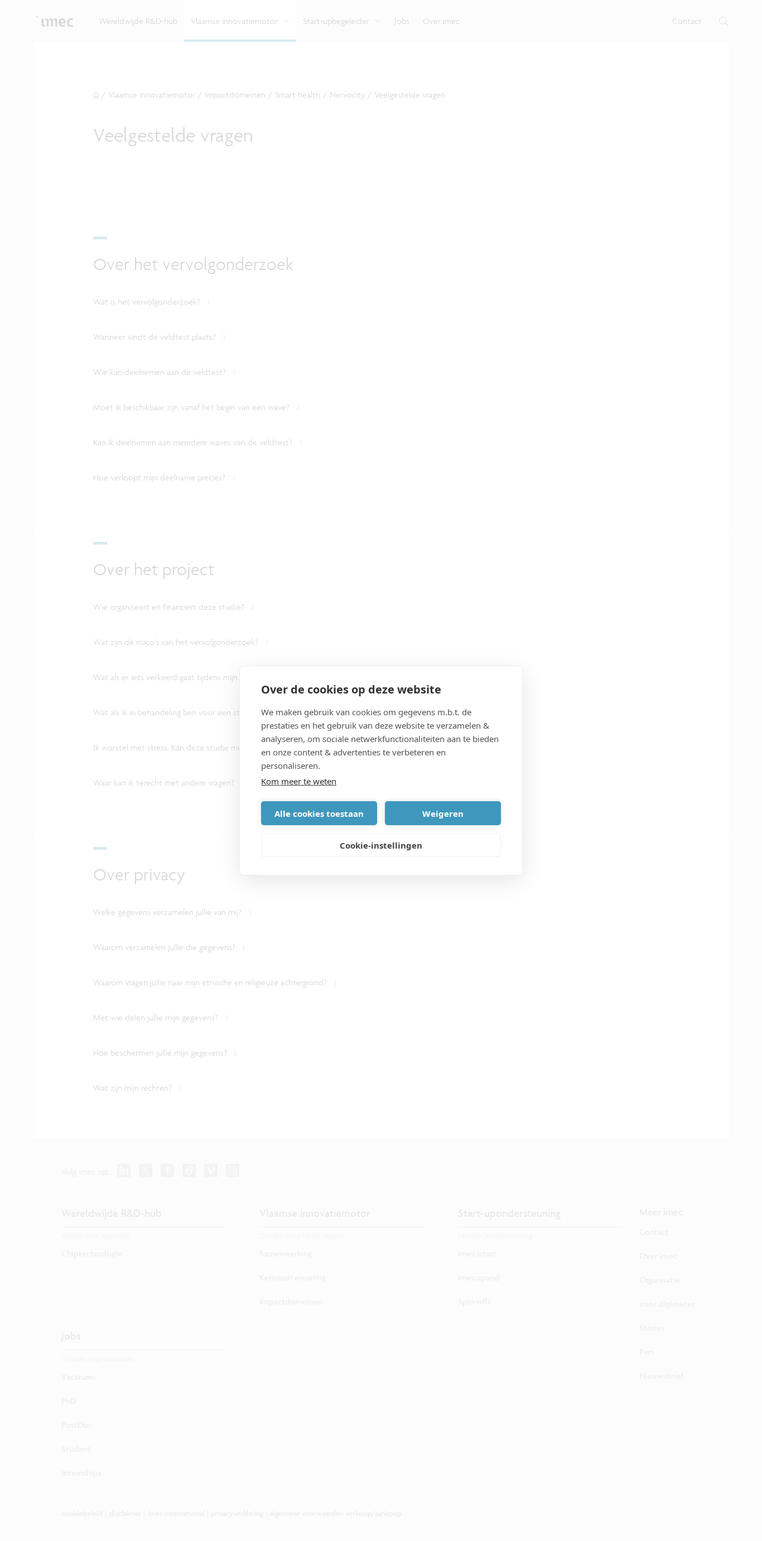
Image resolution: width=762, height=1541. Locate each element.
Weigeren (443, 813)
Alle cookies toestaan (319, 813)
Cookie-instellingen (381, 845)
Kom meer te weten (298, 781)
